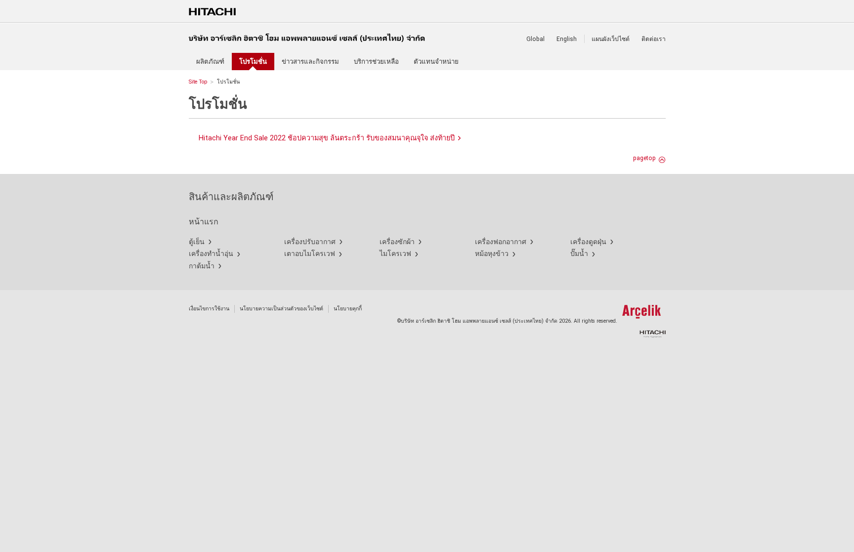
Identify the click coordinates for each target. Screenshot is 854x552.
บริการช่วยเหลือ (376, 61)
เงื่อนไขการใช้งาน (209, 308)
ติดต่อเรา (653, 39)
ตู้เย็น (197, 242)
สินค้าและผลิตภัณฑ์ (231, 196)
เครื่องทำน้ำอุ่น (211, 253)
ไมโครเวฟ (395, 253)
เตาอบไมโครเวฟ (309, 253)
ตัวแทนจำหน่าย (436, 61)
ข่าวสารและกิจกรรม (310, 61)
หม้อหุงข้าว (492, 253)
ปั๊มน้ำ (579, 253)
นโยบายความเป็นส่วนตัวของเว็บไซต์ (281, 308)
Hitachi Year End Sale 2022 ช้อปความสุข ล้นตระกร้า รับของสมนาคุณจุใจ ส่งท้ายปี (327, 138)
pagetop (644, 158)
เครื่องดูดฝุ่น (588, 242)
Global (535, 39)
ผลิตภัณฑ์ (210, 61)
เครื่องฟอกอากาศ (500, 242)
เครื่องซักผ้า (397, 242)
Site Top (198, 82)
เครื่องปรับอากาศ (310, 242)
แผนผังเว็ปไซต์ (611, 39)
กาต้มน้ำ (201, 266)
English (566, 39)
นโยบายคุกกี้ (348, 308)
